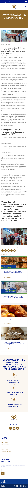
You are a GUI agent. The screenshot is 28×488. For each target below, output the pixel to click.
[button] (2, 6)
